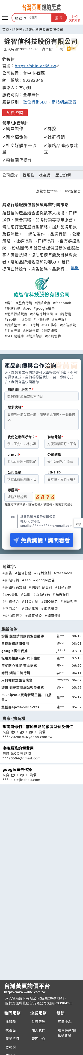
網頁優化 (54, 336)
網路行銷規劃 (17, 314)
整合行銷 (25, 303)
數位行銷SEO (35, 102)
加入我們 (38, 1030)
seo (28, 308)
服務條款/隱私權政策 (67, 1033)
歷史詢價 (63, 175)
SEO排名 (51, 325)
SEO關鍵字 (15, 336)
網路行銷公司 (42, 314)
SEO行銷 (32, 325)
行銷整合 (14, 325)
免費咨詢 (15, 112)
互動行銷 (43, 319)
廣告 (10, 303)
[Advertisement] (41, 821)
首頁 (5, 29)
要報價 (11, 1047)
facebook (63, 303)
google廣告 (45, 308)
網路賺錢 (51, 330)
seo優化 (13, 319)
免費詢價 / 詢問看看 (45, 540)
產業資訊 (12, 1038)
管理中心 (38, 1038)
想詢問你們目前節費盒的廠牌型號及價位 (38, 726)
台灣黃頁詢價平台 (27, 988)
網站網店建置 (64, 102)
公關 (27, 319)
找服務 (17, 29)
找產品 (45, 175)
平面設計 (14, 330)
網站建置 (32, 330)
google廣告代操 (17, 769)
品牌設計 (61, 319)
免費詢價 (74, 20)
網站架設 (69, 325)
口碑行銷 (64, 314)
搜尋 (59, 18)
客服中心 (65, 1021)
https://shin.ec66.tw (35, 65)
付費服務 (38, 1021)
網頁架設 (36, 336)
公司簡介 (10, 175)
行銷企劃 (44, 303)
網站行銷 (14, 308)
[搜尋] (39, 18)
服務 (19, 18)
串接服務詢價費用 (18, 748)
